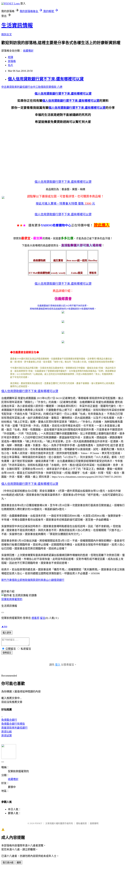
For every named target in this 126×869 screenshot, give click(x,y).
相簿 (10, 57)
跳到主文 (6, 34)
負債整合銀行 (9, 719)
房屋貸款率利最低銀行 (14, 727)
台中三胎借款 (38, 87)
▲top (4, 626)
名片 (10, 65)
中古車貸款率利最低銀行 (15, 87)
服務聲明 (94, 823)
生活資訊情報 (17, 25)
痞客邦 (35, 618)
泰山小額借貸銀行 (53, 580)
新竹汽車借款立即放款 (14, 580)
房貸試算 (6, 735)
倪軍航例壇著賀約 (11, 599)
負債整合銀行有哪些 (13, 723)
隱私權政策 (81, 823)
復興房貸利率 (35, 580)
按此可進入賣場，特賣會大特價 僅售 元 (65, 203)
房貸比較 (6, 731)
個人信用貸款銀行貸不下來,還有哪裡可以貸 (46, 79)
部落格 (12, 61)
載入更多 (7, 632)
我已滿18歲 (8, 862)
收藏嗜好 (28, 50)
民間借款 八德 (54, 87)
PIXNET (38, 823)
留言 (42, 618)
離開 (19, 862)
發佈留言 (7, 652)
